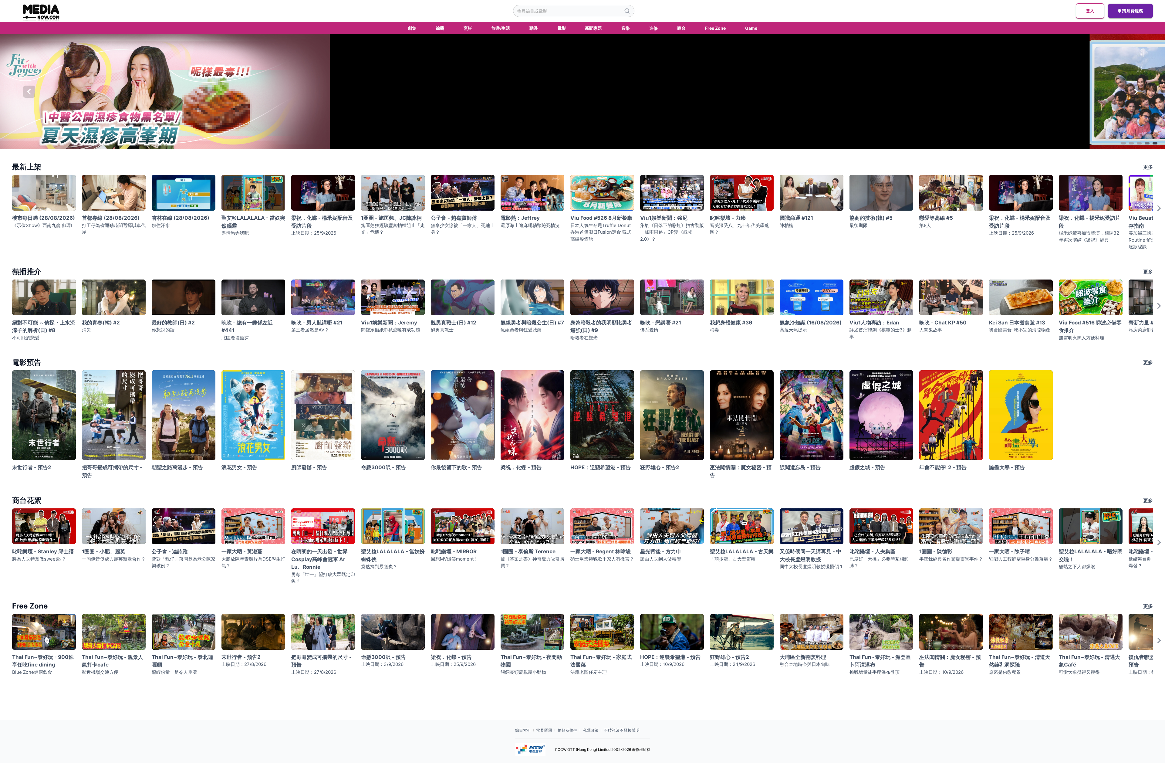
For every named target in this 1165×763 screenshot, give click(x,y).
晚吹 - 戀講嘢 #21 (660, 323)
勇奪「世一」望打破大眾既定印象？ (323, 577)
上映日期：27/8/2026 (243, 664)
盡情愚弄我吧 (235, 233)
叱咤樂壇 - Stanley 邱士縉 (43, 551)
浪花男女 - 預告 (239, 467)
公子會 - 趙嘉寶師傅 (454, 218)
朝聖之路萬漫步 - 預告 (177, 467)
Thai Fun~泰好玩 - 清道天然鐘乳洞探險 (1019, 661)
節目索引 (523, 730)
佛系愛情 (649, 330)
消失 (86, 330)
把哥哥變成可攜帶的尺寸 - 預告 (112, 471)
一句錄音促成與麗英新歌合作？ (114, 559)
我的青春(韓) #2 (101, 323)
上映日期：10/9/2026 (662, 664)
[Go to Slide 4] (1147, 143)
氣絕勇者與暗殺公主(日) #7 (532, 323)
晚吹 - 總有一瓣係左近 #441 (247, 327)
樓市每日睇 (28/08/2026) (43, 218)
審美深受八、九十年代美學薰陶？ (739, 228)
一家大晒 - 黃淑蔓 (241, 551)
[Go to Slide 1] (1123, 143)
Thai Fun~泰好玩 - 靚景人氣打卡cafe (112, 661)
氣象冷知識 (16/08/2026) (811, 323)
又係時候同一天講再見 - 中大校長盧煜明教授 (810, 555)
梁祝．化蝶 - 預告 (521, 467)
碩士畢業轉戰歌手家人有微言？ (602, 559)
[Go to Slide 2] (1131, 143)
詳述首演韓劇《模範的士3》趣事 (880, 333)
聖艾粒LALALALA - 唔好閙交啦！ (1091, 555)
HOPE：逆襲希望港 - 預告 (600, 467)
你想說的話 (163, 330)
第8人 (925, 225)
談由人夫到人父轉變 (660, 559)
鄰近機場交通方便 (100, 672)
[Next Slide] (1136, 92)
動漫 (533, 28)
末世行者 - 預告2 (31, 467)
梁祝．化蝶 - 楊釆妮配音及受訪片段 (322, 222)
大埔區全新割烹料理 (803, 657)
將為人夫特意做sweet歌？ (39, 559)
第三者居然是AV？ (310, 330)
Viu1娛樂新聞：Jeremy (389, 323)
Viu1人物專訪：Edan (874, 323)
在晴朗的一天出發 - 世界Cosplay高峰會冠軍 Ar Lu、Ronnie (319, 559)
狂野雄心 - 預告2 (659, 467)
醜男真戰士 (442, 330)
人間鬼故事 (930, 330)
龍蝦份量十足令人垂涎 (174, 672)
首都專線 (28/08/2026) (111, 218)
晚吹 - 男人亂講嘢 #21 (317, 323)
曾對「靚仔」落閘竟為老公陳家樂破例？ (183, 562)
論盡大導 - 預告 (1007, 467)
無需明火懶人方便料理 (1081, 338)
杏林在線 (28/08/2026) (180, 218)
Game (751, 28)
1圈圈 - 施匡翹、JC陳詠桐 (391, 218)
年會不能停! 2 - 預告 (943, 467)
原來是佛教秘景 (1005, 672)
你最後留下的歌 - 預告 (456, 467)
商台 (681, 28)
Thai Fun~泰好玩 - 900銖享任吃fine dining (43, 661)
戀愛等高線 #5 (936, 218)
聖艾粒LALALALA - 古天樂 (742, 551)
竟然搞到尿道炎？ (379, 566)
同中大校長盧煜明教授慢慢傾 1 (811, 566)
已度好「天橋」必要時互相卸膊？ (879, 562)
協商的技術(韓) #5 (871, 218)
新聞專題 (593, 28)
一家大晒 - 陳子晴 (1009, 551)
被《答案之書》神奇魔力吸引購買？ (532, 562)
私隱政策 (591, 730)
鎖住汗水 (161, 225)
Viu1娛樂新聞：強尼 (663, 218)
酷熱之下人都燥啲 (1077, 566)
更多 (1148, 167)
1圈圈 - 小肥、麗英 (103, 551)
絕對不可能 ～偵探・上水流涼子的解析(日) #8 (43, 327)
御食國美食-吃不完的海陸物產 (1019, 330)
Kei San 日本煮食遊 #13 (1017, 323)
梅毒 (714, 330)
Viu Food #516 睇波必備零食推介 (1090, 327)
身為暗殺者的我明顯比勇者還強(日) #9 (601, 327)
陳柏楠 (786, 225)
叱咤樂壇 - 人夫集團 (872, 551)
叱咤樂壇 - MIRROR (454, 551)
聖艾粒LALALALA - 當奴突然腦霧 (253, 222)
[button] (582, 91)
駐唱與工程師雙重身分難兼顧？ (1021, 559)
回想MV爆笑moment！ (454, 559)
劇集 (412, 28)
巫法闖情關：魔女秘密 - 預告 (741, 471)
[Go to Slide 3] (1139, 143)
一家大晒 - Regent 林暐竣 (600, 551)
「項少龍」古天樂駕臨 (732, 559)
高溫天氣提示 (793, 330)
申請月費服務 (1130, 10)
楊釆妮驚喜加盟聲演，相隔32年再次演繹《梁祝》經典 (1089, 236)
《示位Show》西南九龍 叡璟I (42, 225)
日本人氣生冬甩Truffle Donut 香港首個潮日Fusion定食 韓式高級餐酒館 (600, 232)
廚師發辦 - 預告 (309, 467)
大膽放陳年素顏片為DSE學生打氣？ (253, 562)
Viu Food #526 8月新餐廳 (601, 218)
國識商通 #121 (796, 218)
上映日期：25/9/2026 (313, 233)
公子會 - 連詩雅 (169, 551)
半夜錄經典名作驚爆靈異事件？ (951, 559)
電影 (561, 28)
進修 (653, 28)
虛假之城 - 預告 (867, 467)
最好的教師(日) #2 (173, 323)
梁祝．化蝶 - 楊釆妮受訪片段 (1089, 222)
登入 (1090, 10)
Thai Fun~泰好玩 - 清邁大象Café (1089, 661)
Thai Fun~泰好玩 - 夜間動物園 (531, 661)
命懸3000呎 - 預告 (383, 467)
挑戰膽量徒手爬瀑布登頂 (874, 672)
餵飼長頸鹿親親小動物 (523, 672)
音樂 (625, 28)
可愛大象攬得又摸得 (1079, 672)
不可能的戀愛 (25, 338)
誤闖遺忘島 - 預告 (800, 467)
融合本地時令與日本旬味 (805, 664)
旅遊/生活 (500, 28)
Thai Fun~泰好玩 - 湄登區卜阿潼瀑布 (880, 661)
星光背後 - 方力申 (660, 551)
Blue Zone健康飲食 (32, 672)
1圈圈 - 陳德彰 (935, 551)
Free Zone (715, 28)
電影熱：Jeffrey (520, 218)
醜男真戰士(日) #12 (453, 323)
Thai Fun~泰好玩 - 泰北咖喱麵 (182, 661)
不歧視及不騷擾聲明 (622, 730)
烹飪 (468, 28)
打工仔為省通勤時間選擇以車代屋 (114, 228)
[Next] (1159, 214)
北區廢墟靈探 (235, 338)
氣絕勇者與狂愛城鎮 (521, 330)
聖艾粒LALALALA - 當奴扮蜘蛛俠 (393, 555)
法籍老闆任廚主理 (588, 672)
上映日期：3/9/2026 (382, 664)
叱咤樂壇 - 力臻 (728, 218)
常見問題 (544, 730)
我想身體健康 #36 (731, 323)
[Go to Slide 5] (1155, 143)
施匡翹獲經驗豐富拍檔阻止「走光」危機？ (393, 228)
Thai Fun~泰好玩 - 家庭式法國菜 (601, 661)
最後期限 (858, 225)
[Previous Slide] (29, 92)
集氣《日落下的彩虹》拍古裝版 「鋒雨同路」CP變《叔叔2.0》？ (672, 232)
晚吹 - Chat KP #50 (943, 323)
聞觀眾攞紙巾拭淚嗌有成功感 (390, 330)
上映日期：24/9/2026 (732, 664)
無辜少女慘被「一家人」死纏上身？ (463, 228)
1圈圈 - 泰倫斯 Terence (528, 551)
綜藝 (440, 28)
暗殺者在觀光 (584, 338)
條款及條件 (567, 730)
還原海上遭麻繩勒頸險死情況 (530, 225)
